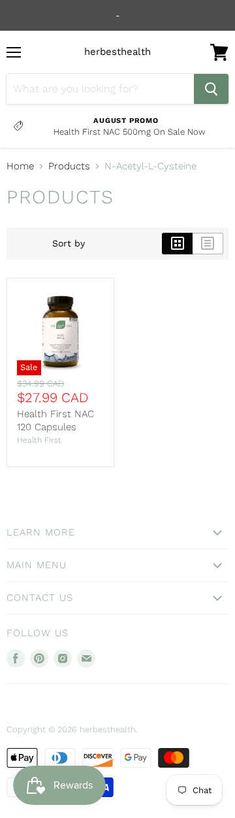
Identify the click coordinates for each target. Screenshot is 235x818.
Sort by (68, 243)
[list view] (208, 243)
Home (20, 166)
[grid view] (177, 243)
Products (69, 166)
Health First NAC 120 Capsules (55, 420)
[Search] (211, 89)
